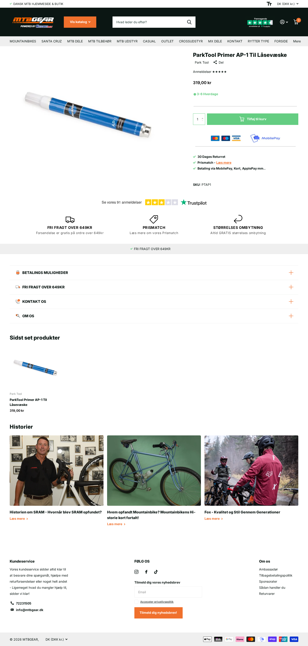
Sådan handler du (272, 587)
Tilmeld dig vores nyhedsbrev (157, 582)
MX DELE (215, 41)
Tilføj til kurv (256, 119)
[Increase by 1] (203, 115)
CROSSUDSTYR (191, 41)
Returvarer (267, 593)
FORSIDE (281, 41)
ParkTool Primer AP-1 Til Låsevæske (28, 402)
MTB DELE (75, 41)
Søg (189, 22)
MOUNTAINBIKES (23, 41)
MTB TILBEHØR (99, 41)
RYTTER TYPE (258, 41)
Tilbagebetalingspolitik (275, 575)
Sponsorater (268, 581)
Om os (264, 561)
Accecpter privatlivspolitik (157, 601)
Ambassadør (268, 569)
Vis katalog (79, 22)
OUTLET (167, 41)
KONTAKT (234, 41)
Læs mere (17, 518)
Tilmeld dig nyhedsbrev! (159, 612)
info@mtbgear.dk (29, 610)
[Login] (284, 22)
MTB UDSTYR (127, 41)
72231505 (23, 603)
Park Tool (202, 62)
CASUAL (149, 41)
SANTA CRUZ (51, 41)
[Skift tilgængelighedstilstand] (269, 4)
